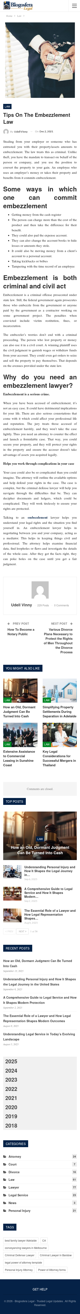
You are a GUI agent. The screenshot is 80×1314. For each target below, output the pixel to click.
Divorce (14, 1172)
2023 (11, 1079)
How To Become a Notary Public (20, 631)
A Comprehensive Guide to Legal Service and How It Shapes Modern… (48, 893)
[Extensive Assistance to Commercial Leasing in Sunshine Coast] (20, 735)
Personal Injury (20, 1210)
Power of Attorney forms (52, 1270)
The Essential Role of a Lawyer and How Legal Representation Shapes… (50, 914)
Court (13, 1164)
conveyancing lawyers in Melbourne (26, 1248)
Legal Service (18, 1195)
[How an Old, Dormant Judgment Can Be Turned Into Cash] (20, 691)
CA (44, 1240)
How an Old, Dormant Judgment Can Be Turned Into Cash (40, 850)
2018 (11, 1125)
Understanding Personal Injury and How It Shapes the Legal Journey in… (49, 871)
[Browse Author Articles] (40, 590)
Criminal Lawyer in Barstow (56, 1255)
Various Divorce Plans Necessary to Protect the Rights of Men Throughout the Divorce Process (58, 640)
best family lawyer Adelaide (21, 1240)
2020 (11, 1107)
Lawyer (14, 1187)
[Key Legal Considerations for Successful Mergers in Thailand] (60, 735)
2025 (11, 1061)
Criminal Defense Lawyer (19, 1255)
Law (7, 106)
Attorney (15, 1156)
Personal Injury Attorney (19, 1270)
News (12, 1203)
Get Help (40, 1289)
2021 (11, 1098)
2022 (11, 1089)
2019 (11, 1116)
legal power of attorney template (23, 1262)
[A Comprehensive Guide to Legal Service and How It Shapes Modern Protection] (12, 894)
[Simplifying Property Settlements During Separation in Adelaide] (60, 691)
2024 (11, 1070)
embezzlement (38, 517)
